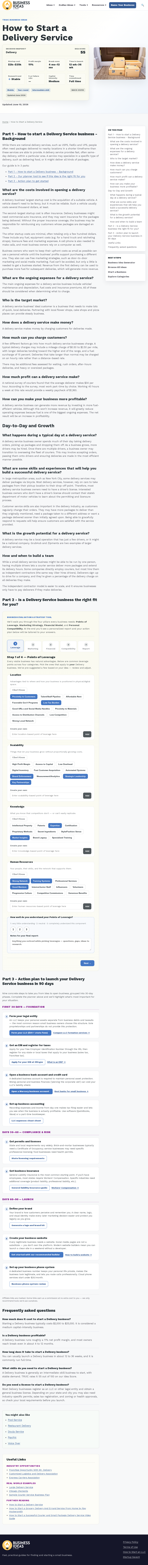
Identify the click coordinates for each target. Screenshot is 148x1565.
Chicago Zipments (18, 1491)
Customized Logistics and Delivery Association (33, 1473)
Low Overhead (65, 764)
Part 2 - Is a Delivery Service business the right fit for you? (123, 227)
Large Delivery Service (21, 1487)
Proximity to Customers (23, 696)
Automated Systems (75, 770)
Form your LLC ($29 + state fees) (30, 1033)
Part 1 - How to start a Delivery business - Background (40, 171)
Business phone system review (29, 1284)
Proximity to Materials (66, 709)
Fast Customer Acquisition (47, 770)
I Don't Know (18, 690)
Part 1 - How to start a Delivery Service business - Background (124, 136)
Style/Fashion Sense (71, 831)
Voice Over (14, 1443)
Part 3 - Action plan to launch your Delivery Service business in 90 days (125, 236)
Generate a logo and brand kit (28, 1225)
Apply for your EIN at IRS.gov (27, 1062)
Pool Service (15, 1419)
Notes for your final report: (24, 936)
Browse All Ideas (117, 267)
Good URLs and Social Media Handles (31, 709)
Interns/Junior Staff (41, 887)
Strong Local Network (23, 721)
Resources (99, 5)
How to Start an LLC (134, 1552)
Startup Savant (131, 1557)
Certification (71, 825)
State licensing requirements (28, 1158)
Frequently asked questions (122, 247)
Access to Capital (44, 764)
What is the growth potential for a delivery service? (125, 216)
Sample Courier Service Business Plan (29, 1495)
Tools (83, 5)
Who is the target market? (124, 158)
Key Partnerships (20, 782)
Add (87, 734)
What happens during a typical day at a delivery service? (125, 196)
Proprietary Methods (22, 831)
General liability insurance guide (29, 1188)
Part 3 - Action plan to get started (28, 181)
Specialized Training (62, 837)
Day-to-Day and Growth (120, 190)
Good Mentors (19, 887)
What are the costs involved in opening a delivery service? (126, 143)
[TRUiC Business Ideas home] (16, 5)
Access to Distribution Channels (28, 715)
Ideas (50, 5)
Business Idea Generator (121, 262)
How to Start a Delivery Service (26, 1504)
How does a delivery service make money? (124, 164)
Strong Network (20, 881)
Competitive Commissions (50, 893)
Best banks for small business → (71, 1091)
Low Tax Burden (51, 703)
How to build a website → (78, 1255)
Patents (41, 825)
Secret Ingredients (47, 831)
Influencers (61, 887)
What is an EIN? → (56, 1062)
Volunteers (78, 887)
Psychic (12, 1437)
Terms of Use (130, 1547)
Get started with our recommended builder (36, 1254)
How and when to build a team (126, 221)
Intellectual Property (22, 825)
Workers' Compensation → (65, 1188)
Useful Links (114, 243)
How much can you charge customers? (123, 171)
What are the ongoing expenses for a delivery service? (122, 151)
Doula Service (16, 1431)
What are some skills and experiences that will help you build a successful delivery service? (125, 206)
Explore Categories (118, 276)
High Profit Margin (21, 764)
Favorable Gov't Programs (25, 703)
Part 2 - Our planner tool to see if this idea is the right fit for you (46, 176)
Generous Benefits (77, 893)
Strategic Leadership (75, 776)
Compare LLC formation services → (71, 1033)
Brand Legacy (40, 837)
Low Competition (58, 715)
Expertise (55, 825)
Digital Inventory (20, 770)
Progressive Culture (22, 893)
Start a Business (117, 272)
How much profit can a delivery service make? (126, 178)
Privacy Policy (130, 1542)
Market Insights (20, 837)
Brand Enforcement (21, 776)
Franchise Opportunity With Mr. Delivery (30, 1470)
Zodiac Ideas (67, 5)
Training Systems (41, 881)
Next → (87, 963)
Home (5, 122)
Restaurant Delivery (19, 1425)
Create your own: (18, 729)
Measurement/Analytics (48, 776)
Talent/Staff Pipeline (51, 696)
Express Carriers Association (24, 1477)
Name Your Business (122, 5)
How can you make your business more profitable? (124, 185)
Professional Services (66, 881)
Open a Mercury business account (30, 1091)
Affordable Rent (74, 696)
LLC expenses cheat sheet (26, 1120)
